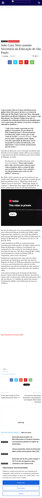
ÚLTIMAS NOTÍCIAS (14, 41)
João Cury (5, 371)
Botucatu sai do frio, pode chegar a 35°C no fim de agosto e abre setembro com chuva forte (26, 461)
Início (2, 7)
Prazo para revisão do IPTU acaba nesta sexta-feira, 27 (10, 397)
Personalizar (21, 488)
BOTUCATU (4, 41)
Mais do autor (26, 432)
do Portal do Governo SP (12, 335)
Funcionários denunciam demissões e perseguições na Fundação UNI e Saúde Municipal (32, 399)
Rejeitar (21, 493)
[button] (39, 3)
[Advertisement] (21, 87)
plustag (5, 56)
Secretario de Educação (9, 374)
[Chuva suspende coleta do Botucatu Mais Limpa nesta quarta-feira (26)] (6, 451)
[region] (21, 481)
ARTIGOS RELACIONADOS (10, 432)
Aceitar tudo (21, 482)
